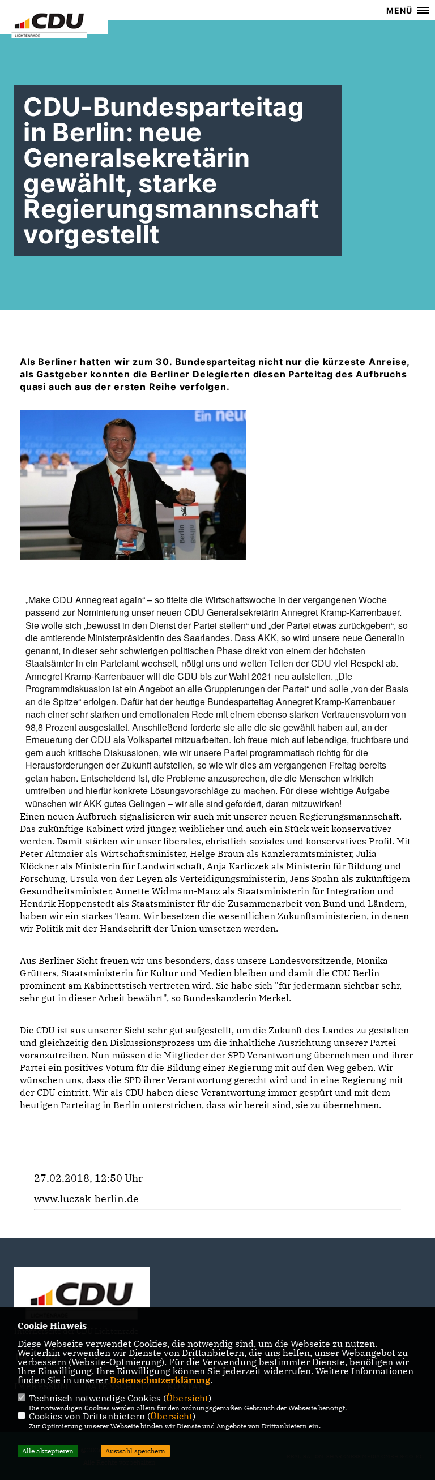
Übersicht (187, 1398)
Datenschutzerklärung (160, 1379)
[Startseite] (82, 1298)
